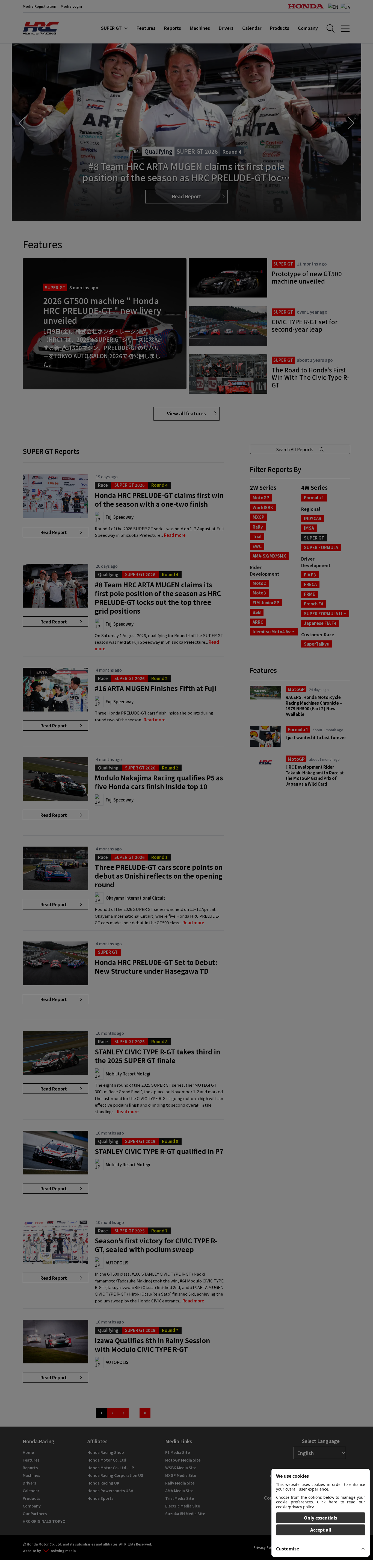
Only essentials (320, 1518)
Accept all (320, 1530)
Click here (327, 1501)
